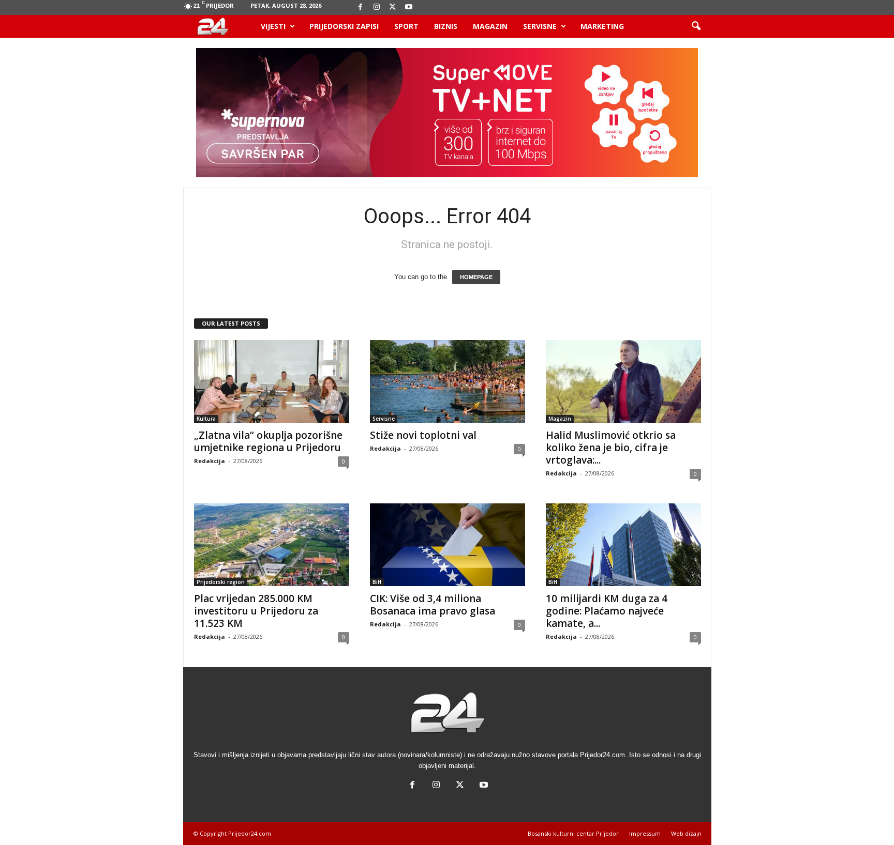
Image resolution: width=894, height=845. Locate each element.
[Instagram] (376, 7)
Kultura (206, 418)
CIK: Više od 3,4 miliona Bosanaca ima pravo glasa (432, 605)
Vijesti (273, 26)
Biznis (445, 26)
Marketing (602, 26)
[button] (695, 26)
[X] (392, 7)
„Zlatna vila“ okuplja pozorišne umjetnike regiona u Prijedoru (268, 441)
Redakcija (209, 461)
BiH (377, 582)
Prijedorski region (221, 582)
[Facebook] (360, 7)
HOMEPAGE (476, 277)
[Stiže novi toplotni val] (447, 381)
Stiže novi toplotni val (423, 435)
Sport (406, 26)
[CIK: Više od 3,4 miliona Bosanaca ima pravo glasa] (447, 544)
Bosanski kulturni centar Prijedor (573, 833)
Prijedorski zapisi (344, 26)
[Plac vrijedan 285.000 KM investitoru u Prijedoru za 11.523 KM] (271, 544)
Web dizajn (686, 833)
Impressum (645, 833)
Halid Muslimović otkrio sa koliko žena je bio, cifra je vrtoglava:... (611, 447)
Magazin (490, 26)
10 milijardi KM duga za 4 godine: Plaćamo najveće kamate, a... (606, 611)
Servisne (540, 26)
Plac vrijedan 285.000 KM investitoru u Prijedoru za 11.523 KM (256, 611)
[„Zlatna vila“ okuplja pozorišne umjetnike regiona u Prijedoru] (271, 381)
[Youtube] (409, 7)
